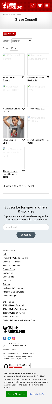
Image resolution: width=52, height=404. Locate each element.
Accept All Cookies (16, 394)
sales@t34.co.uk (9, 349)
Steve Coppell (16, 14)
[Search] (33, 5)
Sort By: (6, 40)
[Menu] (47, 5)
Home (5, 14)
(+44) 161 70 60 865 (11, 343)
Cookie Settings (36, 394)
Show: (5, 48)
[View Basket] (40, 5)
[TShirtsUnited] (14, 329)
